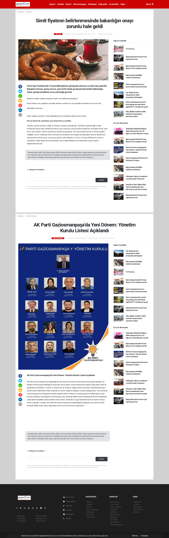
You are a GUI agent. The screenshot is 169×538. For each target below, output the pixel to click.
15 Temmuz (130, 49)
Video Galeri (70, 501)
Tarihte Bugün (115, 514)
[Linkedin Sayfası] (33, 508)
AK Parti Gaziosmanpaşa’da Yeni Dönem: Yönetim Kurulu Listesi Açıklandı (136, 150)
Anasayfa (20, 12)
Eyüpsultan (102, 4)
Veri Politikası (21, 521)
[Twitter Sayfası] (21, 508)
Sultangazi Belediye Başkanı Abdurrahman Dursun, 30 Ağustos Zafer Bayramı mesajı (137, 131)
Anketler (137, 504)
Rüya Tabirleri (138, 509)
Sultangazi (92, 4)
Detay (136, 536)
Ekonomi (29, 12)
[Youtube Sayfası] (29, 508)
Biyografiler (138, 507)
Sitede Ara (137, 502)
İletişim (68, 518)
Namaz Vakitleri (115, 507)
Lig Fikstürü (114, 512)
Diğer (122, 4)
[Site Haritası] (42, 508)
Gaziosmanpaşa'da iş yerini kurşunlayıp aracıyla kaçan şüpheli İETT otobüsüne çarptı (137, 104)
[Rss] (37, 508)
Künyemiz (70, 514)
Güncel (68, 4)
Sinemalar (113, 517)
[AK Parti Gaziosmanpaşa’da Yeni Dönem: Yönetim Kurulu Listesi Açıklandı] (63, 306)
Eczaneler (113, 509)
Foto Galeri (70, 497)
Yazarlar (69, 506)
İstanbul (60, 4)
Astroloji (136, 512)
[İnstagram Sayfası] (25, 508)
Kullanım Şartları (41, 516)
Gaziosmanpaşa (79, 4)
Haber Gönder (40, 521)
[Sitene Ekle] (46, 508)
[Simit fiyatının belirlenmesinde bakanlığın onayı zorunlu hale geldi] (63, 60)
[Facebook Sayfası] (17, 508)
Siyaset (52, 4)
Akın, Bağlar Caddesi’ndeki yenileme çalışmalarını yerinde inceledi (136, 114)
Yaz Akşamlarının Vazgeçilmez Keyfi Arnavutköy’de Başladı (134, 95)
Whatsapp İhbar (41, 518)
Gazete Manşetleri (116, 525)
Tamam (145, 536)
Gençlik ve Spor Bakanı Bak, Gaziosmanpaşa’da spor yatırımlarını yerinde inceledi (136, 187)
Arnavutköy (114, 4)
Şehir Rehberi (114, 522)
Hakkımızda (21, 516)
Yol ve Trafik (114, 504)
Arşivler (69, 510)
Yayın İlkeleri (21, 518)
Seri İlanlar (113, 520)
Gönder (101, 180)
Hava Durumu (115, 502)
